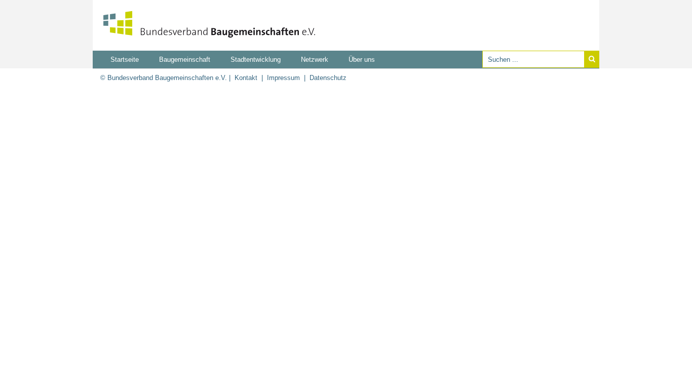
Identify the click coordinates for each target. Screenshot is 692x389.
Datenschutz (328, 78)
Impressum (283, 78)
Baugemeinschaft (184, 59)
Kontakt (246, 78)
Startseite (124, 59)
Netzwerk (314, 59)
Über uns (362, 59)
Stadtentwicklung (255, 59)
